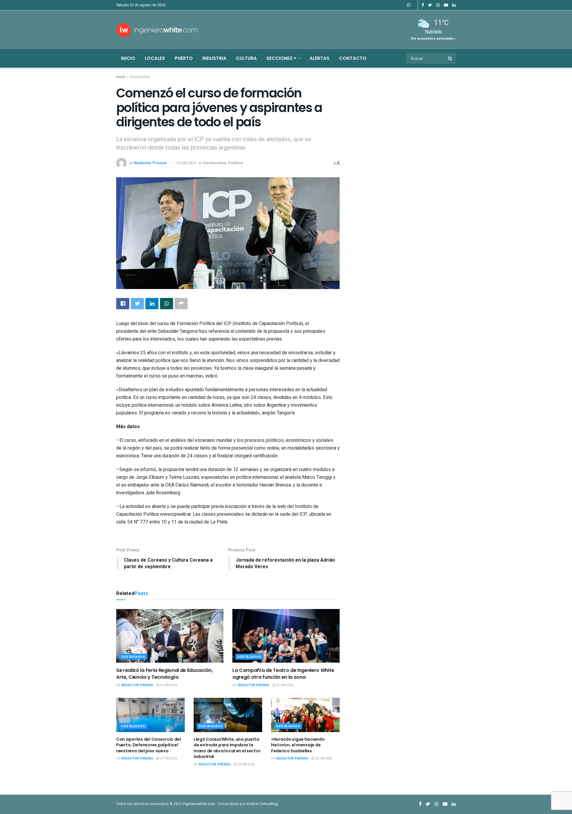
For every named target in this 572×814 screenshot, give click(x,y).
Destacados (140, 77)
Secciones (280, 58)
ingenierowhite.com (199, 804)
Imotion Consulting (262, 804)
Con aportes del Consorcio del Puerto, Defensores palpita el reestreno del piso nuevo (148, 745)
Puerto (184, 58)
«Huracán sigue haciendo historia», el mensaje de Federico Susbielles (298, 745)
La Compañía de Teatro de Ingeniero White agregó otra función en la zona (283, 673)
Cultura (246, 58)
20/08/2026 (246, 764)
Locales (155, 58)
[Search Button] (450, 58)
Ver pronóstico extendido (432, 38)
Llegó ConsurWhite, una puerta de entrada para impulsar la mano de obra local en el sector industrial (227, 748)
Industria (214, 58)
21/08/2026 (168, 685)
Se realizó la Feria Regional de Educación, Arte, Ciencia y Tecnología (164, 673)
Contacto (352, 58)
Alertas (319, 58)
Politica (235, 163)
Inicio (128, 58)
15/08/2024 (186, 163)
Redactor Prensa (150, 163)
